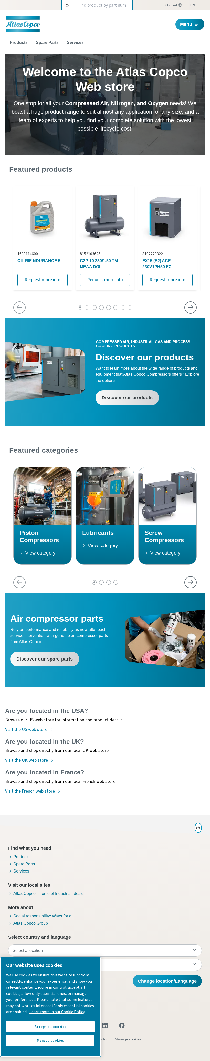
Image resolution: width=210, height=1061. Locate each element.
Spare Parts (47, 42)
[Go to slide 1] (80, 307)
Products (19, 42)
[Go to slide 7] (123, 307)
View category (40, 553)
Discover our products (127, 397)
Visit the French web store (30, 791)
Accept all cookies (50, 1026)
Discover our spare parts (44, 659)
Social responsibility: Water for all (43, 916)
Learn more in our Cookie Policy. (57, 1012)
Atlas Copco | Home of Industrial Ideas (48, 893)
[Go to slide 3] (94, 307)
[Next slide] (190, 307)
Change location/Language (167, 981)
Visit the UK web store (26, 760)
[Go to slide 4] (101, 307)
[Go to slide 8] (130, 307)
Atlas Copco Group (30, 923)
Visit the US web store (26, 729)
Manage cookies (128, 1039)
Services (75, 42)
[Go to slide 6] (115, 307)
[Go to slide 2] (87, 307)
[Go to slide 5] (108, 307)
